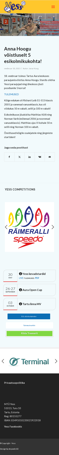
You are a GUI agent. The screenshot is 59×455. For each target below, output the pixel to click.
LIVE (21, 278)
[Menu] (53, 7)
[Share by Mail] (50, 156)
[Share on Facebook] (9, 156)
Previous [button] (6, 227)
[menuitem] (53, 7)
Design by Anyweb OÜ (9, 449)
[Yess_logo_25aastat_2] (20, 6)
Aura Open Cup (32, 290)
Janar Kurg (34, 68)
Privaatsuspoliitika (14, 382)
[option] (29, 227)
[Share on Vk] (40, 156)
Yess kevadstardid (34, 274)
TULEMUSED (11, 94)
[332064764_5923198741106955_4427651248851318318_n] (29, 24)
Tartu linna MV (31, 304)
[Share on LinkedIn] (30, 156)
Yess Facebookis (13, 426)
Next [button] (53, 227)
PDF (37, 278)
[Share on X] (20, 156)
